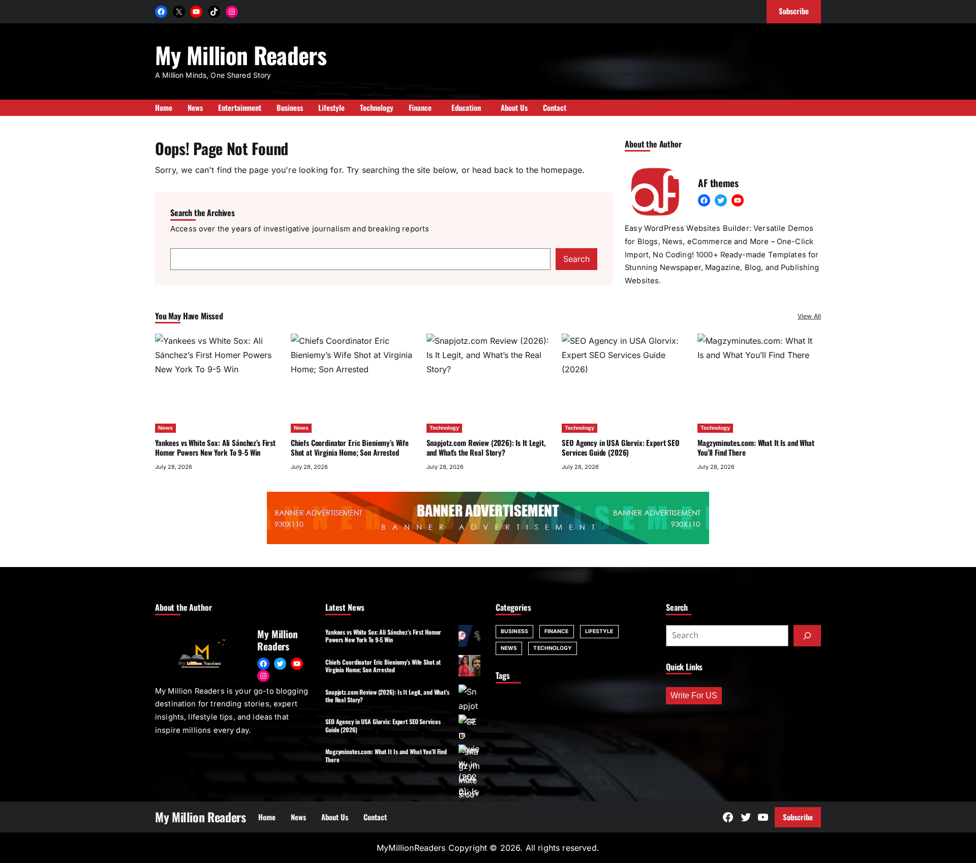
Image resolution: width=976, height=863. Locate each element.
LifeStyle (599, 631)
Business (514, 631)
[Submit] (807, 635)
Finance (556, 631)
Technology (444, 428)
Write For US (693, 695)
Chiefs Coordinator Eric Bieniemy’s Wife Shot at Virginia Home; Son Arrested (350, 447)
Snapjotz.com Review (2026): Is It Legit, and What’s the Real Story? (486, 447)
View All (809, 316)
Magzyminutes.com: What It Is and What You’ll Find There (755, 447)
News (165, 428)
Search (576, 259)
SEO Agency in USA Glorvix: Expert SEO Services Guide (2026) (621, 447)
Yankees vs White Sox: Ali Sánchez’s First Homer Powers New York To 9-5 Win (215, 447)
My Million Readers (240, 55)
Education (466, 107)
